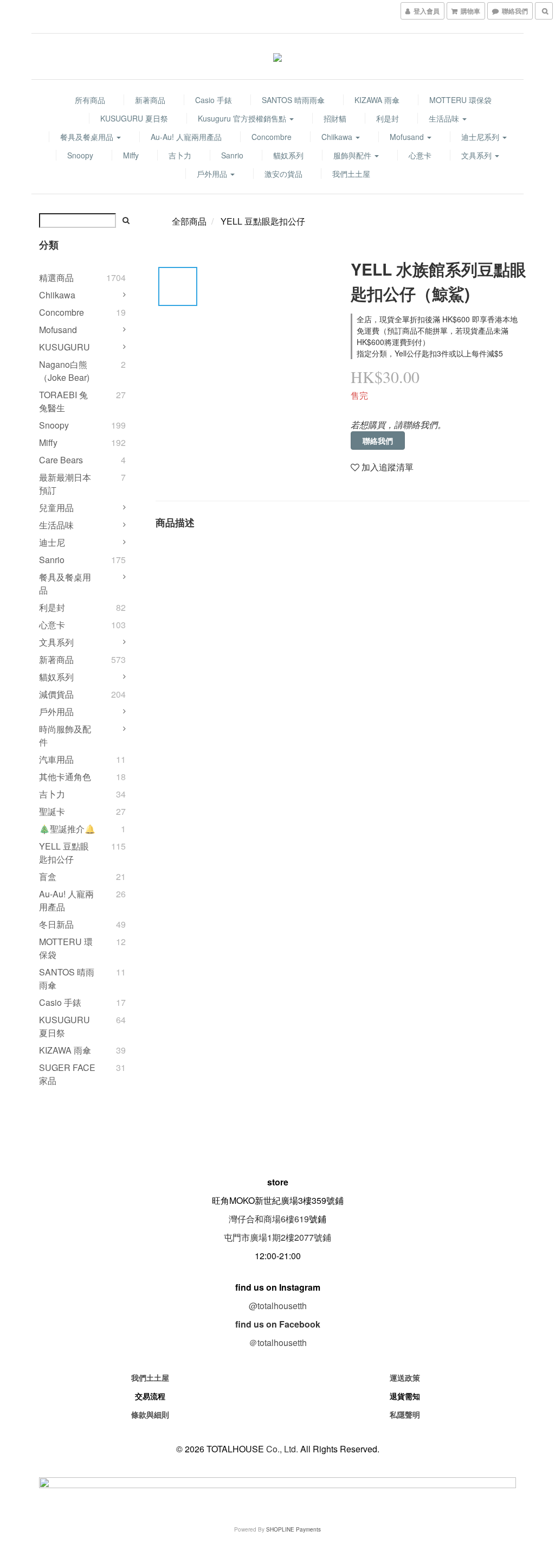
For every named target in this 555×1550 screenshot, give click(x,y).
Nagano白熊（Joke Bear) (64, 371)
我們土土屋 (351, 173)
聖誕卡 (52, 811)
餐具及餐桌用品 (87, 136)
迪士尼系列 (481, 136)
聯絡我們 (378, 440)
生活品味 (445, 118)
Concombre (271, 136)
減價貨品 (56, 694)
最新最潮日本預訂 (65, 483)
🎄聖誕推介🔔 (67, 828)
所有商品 (90, 99)
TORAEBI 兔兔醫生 (63, 401)
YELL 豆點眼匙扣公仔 (64, 852)
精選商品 (56, 277)
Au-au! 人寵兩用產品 (186, 136)
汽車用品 (56, 759)
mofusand (408, 136)
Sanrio (232, 155)
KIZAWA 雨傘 (376, 99)
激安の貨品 (283, 173)
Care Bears (61, 460)
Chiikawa (337, 136)
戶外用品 (213, 173)
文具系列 (477, 155)
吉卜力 (180, 155)
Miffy (131, 155)
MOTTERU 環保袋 (460, 99)
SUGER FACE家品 (67, 1074)
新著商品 (150, 99)
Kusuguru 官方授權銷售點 (243, 118)
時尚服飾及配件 (65, 735)
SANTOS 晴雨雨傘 (293, 99)
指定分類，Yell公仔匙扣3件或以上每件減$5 (430, 353)
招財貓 (335, 118)
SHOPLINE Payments (293, 1529)
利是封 (387, 118)
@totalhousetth (278, 1305)
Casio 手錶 (213, 99)
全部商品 (189, 221)
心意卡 (420, 155)
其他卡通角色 (65, 776)
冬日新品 (56, 924)
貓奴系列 (288, 155)
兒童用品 (56, 507)
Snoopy (80, 155)
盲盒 (47, 876)
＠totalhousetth (278, 1342)
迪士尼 (52, 542)
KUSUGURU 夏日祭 (134, 118)
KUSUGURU (64, 347)
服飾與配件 (353, 155)
